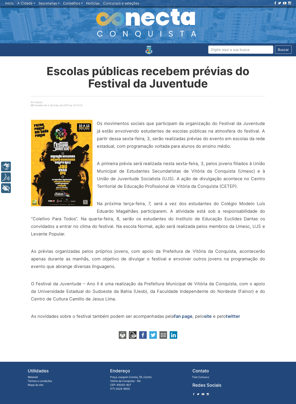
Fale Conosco (200, 377)
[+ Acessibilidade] (6, 188)
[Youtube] (284, 3)
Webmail (33, 377)
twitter (233, 316)
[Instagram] (289, 3)
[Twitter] (279, 3)
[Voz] (6, 177)
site (208, 316)
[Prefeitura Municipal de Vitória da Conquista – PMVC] (148, 49)
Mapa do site (35, 384)
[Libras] (6, 166)
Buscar (283, 49)
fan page (183, 316)
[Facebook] (275, 3)
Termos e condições (40, 381)
